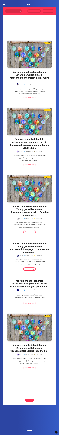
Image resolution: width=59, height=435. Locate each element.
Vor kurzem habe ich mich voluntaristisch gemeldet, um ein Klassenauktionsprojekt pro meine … (29, 283)
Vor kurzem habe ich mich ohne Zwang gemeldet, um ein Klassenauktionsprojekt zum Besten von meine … (29, 248)
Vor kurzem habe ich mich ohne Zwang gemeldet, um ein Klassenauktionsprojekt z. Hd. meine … (29, 76)
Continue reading (29, 97)
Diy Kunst (47, 42)
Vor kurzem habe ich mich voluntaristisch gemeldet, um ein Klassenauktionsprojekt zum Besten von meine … (29, 143)
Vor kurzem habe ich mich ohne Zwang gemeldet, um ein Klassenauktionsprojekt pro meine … (29, 348)
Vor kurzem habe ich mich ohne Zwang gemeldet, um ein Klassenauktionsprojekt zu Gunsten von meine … (29, 210)
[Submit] (20, 11)
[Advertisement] (29, 25)
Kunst (29, 4)
